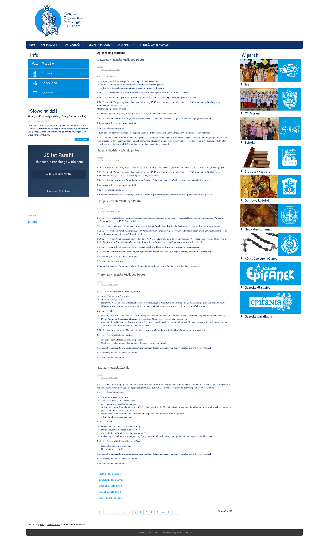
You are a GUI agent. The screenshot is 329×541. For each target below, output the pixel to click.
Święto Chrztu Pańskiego (111, 498)
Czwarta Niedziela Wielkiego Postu (121, 60)
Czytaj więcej (81, 139)
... (129, 512)
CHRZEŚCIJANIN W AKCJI (154, 44)
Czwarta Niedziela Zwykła (111, 480)
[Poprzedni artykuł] (107, 512)
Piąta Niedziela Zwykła (110, 474)
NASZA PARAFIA (49, 44)
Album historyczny (58, 174)
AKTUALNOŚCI (73, 44)
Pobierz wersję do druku (58, 191)
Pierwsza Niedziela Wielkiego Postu (121, 274)
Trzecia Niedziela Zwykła (110, 486)
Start (42, 524)
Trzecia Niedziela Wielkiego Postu (120, 150)
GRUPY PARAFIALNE (99, 44)
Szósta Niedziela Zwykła (114, 367)
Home (32, 44)
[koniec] (176, 512)
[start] (100, 512)
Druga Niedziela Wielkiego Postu (119, 201)
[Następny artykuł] (169, 512)
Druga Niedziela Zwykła (110, 492)
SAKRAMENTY (125, 44)
